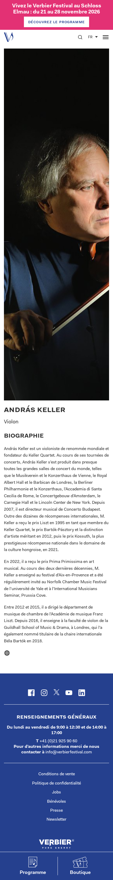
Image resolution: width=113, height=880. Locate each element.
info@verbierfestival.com (68, 752)
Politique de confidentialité (56, 783)
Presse (56, 811)
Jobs (56, 792)
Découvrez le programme (56, 22)
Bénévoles (56, 802)
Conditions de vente (56, 774)
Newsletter (56, 819)
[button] (80, 37)
